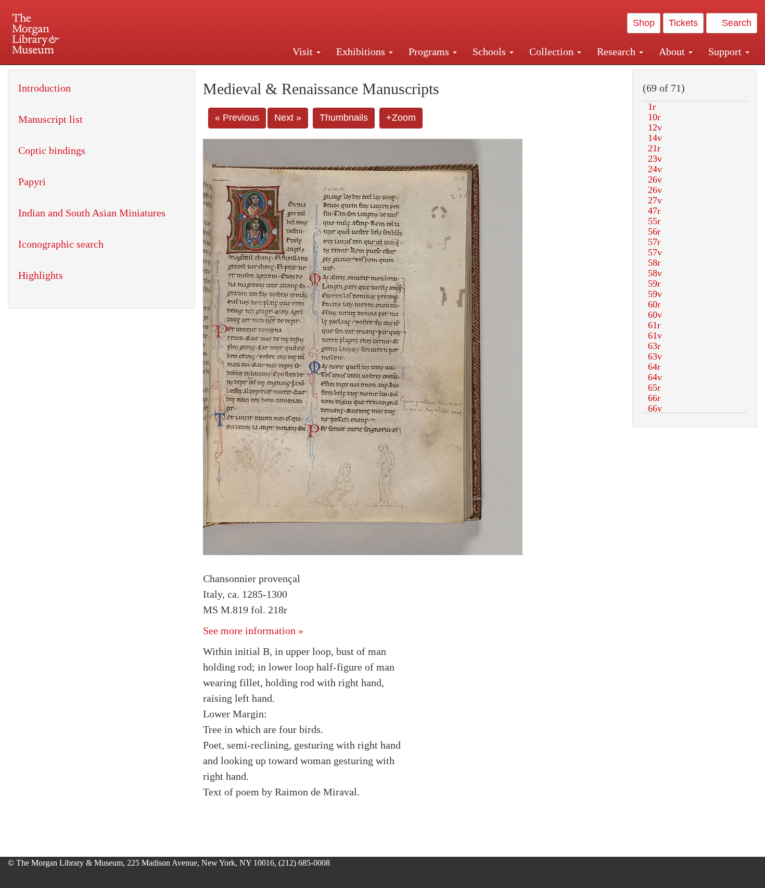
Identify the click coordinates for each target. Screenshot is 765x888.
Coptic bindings (51, 150)
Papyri (32, 181)
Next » (287, 117)
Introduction (44, 88)
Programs (430, 51)
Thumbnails (344, 117)
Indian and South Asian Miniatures (91, 212)
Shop (644, 23)
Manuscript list (50, 119)
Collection (552, 51)
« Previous (237, 117)
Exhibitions (362, 51)
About (673, 51)
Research (617, 51)
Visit (303, 51)
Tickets (683, 23)
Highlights (40, 275)
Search (735, 23)
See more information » (253, 630)
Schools (490, 51)
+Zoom (401, 117)
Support (726, 51)
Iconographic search (61, 244)
